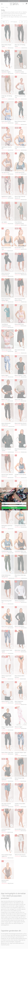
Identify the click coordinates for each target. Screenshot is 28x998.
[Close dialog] (27, 488)
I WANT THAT (14, 507)
